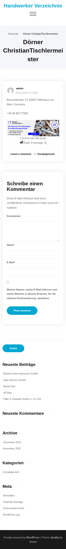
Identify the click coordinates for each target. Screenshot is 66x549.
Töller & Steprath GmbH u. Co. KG (22, 399)
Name (10, 244)
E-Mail (11, 262)
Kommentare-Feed (13, 508)
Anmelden (8, 495)
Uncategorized (45, 154)
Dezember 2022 (12, 442)
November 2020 (12, 448)
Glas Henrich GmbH (14, 380)
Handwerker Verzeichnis (33, 5)
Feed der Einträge (13, 501)
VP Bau (7, 392)
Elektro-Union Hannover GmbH (20, 373)
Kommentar (14, 216)
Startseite (13, 33)
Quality (55, 537)
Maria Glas (9, 386)
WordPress (32, 537)
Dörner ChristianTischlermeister (40, 33)
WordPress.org (11, 514)
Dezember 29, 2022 (27, 92)
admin (19, 88)
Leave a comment (20, 154)
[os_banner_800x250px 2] (33, 128)
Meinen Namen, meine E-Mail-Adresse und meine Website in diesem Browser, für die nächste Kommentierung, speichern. (32, 294)
